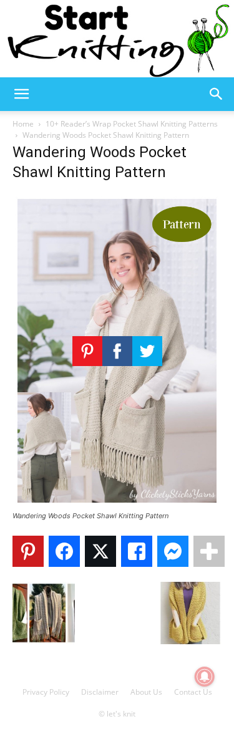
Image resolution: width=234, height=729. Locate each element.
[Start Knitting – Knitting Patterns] (117, 38)
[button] (21, 94)
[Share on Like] (136, 551)
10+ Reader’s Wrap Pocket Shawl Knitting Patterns (132, 123)
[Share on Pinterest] (28, 551)
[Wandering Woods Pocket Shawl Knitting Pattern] (117, 504)
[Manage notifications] (205, 677)
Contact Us (193, 692)
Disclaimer (100, 692)
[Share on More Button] (209, 551)
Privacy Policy (45, 692)
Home (23, 123)
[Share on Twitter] (100, 551)
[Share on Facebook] (64, 551)
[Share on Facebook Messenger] (172, 551)
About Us (146, 692)
